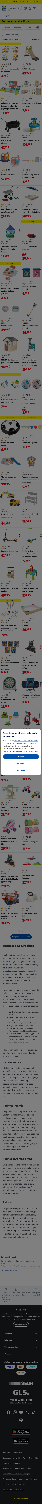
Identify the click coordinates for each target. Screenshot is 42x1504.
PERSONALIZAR (21, 763)
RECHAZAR (21, 770)
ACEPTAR (21, 757)
